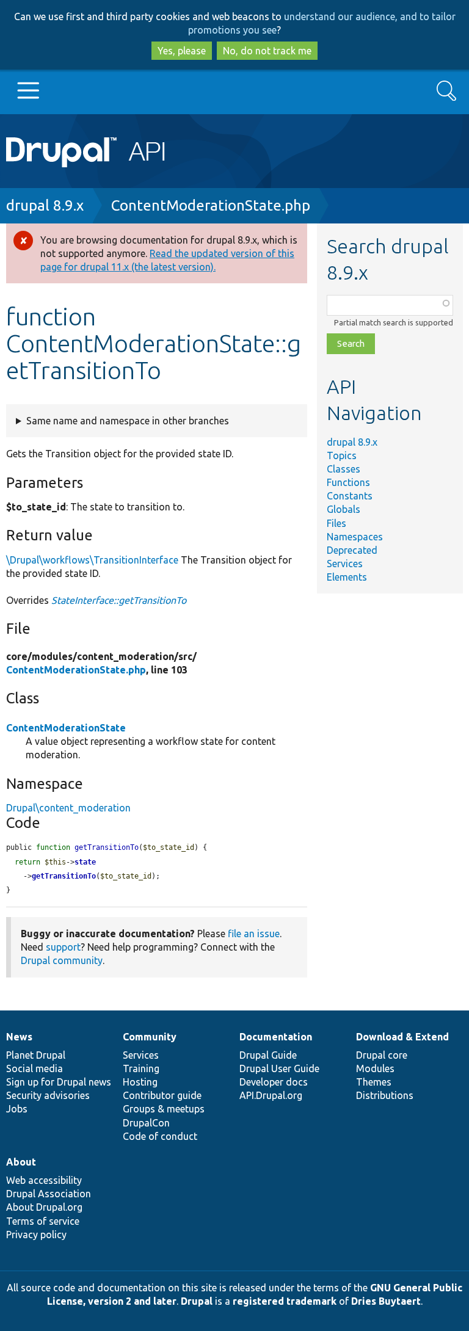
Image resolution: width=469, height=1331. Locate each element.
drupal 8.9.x (45, 205)
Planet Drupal (35, 1055)
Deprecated (352, 550)
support (63, 946)
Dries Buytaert (386, 1301)
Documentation (275, 1036)
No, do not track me (267, 50)
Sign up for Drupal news (58, 1081)
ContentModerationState (66, 727)
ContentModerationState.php (210, 205)
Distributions (384, 1095)
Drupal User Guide (279, 1068)
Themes (373, 1081)
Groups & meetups (164, 1108)
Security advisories (48, 1095)
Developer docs (273, 1081)
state (85, 862)
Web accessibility (44, 1180)
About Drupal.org (44, 1207)
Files (336, 523)
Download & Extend (402, 1036)
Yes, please (182, 50)
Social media (34, 1068)
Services (345, 563)
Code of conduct (160, 1136)
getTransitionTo (64, 876)
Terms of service (42, 1221)
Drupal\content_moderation (68, 807)
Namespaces (355, 536)
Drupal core (381, 1055)
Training (141, 1068)
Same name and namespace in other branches (127, 420)
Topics (342, 455)
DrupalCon (146, 1122)
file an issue (254, 933)
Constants (350, 495)
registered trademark (284, 1301)
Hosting (140, 1081)
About (21, 1161)
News (19, 1036)
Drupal (197, 1301)
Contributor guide (162, 1095)
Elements (347, 576)
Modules (375, 1068)
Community (149, 1036)
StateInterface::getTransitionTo (118, 600)
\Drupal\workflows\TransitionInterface (92, 559)
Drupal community (62, 960)
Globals (343, 509)
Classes (343, 468)
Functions (348, 482)
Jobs (16, 1108)
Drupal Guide (268, 1055)
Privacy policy (36, 1234)
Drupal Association (48, 1193)
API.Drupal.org (270, 1095)
